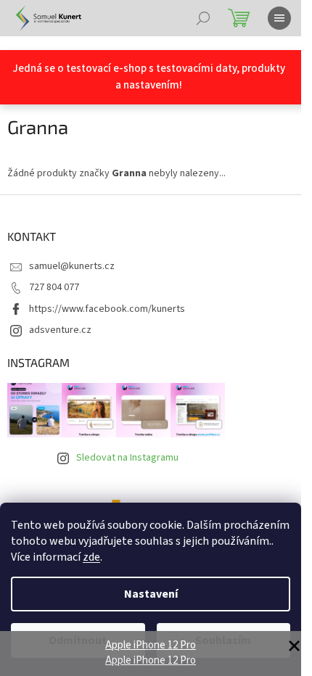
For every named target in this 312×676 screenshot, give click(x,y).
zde (91, 557)
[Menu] (279, 18)
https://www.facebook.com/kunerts (107, 309)
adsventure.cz (60, 330)
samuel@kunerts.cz (72, 266)
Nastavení (151, 594)
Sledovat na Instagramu (127, 457)
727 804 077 (54, 287)
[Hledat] (203, 18)
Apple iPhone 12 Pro (150, 645)
